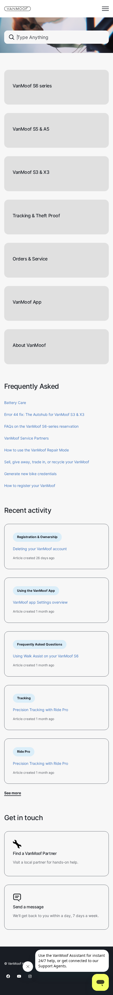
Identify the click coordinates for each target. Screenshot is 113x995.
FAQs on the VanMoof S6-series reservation (41, 426)
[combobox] (56, 37)
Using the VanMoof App (36, 591)
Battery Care (15, 402)
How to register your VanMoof (29, 485)
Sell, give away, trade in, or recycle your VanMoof (46, 462)
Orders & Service (30, 259)
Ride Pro (23, 751)
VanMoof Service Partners (26, 438)
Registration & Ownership (37, 537)
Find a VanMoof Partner (34, 853)
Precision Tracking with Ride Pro (40, 709)
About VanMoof (29, 345)
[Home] (17, 8)
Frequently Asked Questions (39, 644)
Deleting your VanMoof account (40, 548)
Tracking (24, 698)
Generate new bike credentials (30, 473)
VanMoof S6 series (32, 85)
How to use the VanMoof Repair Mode (36, 450)
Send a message (28, 906)
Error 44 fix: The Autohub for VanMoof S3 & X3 (44, 414)
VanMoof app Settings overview (40, 602)
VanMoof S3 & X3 (31, 172)
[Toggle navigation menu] (105, 8)
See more (12, 793)
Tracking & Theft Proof (36, 215)
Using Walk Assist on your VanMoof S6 (46, 656)
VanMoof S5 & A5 (31, 129)
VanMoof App (27, 302)
